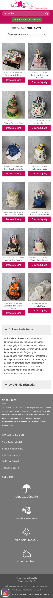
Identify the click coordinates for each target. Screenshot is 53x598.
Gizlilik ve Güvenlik (11, 461)
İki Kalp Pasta (39, 306)
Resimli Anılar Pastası (39, 215)
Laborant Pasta (39, 123)
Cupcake (16, 590)
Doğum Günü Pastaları (15, 586)
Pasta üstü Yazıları (11, 468)
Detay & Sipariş (13, 80)
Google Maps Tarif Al (26, 581)
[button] (3, 5)
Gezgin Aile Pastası (13, 260)
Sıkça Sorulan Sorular (12, 449)
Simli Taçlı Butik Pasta (13, 169)
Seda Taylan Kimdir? (12, 442)
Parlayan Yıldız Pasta (13, 215)
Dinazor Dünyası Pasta (14, 123)
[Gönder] (46, 13)
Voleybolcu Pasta (39, 169)
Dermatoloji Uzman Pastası (39, 76)
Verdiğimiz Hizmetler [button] (22, 384)
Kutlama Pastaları (39, 586)
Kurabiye (27, 590)
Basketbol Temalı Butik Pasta (13, 307)
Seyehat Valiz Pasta (13, 75)
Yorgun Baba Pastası (39, 260)
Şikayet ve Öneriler (11, 455)
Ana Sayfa (18, 28)
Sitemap (38, 590)
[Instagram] (5, 593)
